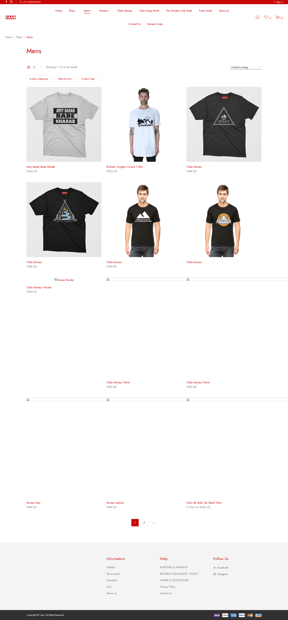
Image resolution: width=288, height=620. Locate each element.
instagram (11, 1)
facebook (6, 1)
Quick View (64, 159)
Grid (28, 67)
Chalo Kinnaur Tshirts (198, 382)
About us (111, 593)
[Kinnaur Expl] (76, 448)
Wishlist (110, 567)
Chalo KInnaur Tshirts (118, 382)
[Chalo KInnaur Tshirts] (156, 327)
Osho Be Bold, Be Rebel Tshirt (204, 503)
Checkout (111, 580)
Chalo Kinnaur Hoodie (38, 287)
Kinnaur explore (115, 503)
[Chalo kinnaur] (144, 219)
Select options (34, 172)
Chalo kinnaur (114, 262)
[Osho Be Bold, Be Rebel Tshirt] (236, 448)
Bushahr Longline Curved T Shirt (124, 167)
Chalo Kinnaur (194, 167)
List (34, 67)
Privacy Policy (167, 587)
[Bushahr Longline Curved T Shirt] (144, 124)
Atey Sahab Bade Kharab (40, 167)
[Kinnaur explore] (156, 448)
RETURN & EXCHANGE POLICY (179, 574)
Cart (108, 587)
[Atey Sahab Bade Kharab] (64, 124)
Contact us (166, 593)
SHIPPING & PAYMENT (174, 567)
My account (113, 574)
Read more (192, 265)
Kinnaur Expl (33, 503)
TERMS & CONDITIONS (174, 580)
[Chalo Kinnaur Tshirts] (236, 327)
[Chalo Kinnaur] (224, 124)
